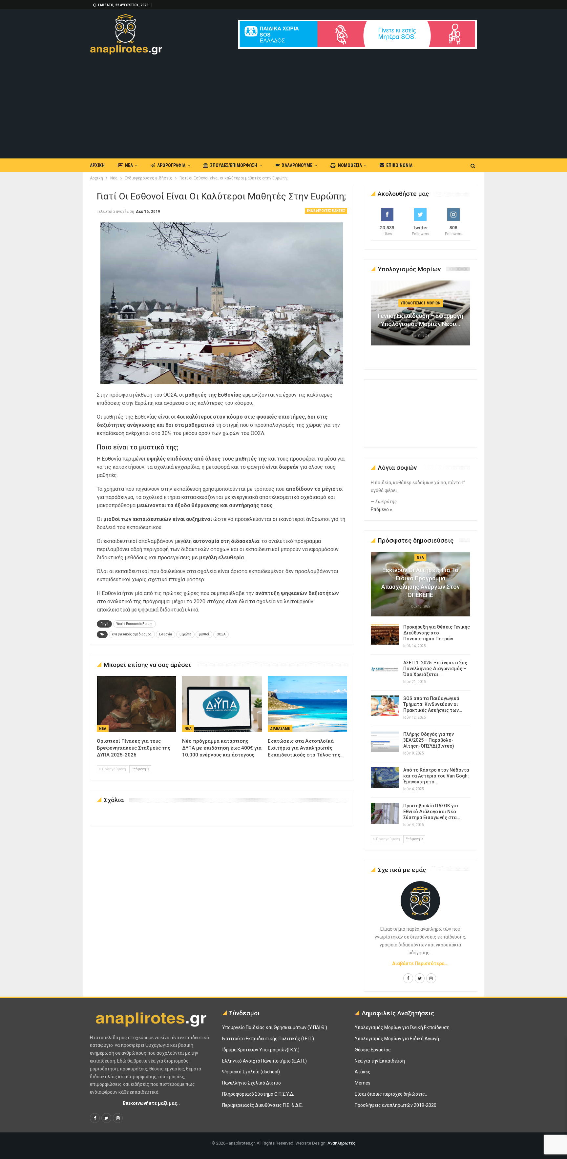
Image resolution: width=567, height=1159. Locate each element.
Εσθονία (165, 634)
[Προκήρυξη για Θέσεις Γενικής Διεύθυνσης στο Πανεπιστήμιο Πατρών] (385, 634)
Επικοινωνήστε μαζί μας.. (151, 1103)
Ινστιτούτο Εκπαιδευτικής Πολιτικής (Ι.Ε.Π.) (268, 1038)
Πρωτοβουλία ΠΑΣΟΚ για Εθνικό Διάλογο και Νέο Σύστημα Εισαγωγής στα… (431, 811)
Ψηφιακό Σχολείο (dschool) (251, 1071)
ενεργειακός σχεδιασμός (132, 634)
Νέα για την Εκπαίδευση (380, 1061)
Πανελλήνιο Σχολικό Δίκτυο (251, 1083)
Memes (362, 1083)
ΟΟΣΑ (221, 634)
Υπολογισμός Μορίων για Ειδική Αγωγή (397, 1038)
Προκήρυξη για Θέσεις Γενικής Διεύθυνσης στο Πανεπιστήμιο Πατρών (436, 632)
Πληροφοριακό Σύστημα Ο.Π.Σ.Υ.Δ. (258, 1094)
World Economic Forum (134, 624)
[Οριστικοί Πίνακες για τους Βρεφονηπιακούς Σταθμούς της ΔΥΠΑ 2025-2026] (136, 704)
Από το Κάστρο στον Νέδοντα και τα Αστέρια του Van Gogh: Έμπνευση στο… (436, 775)
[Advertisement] (283, 104)
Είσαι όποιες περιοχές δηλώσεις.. (391, 1094)
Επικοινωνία (399, 165)
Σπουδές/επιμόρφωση (233, 165)
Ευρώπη (185, 634)
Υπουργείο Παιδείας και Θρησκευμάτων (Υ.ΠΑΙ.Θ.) (274, 1027)
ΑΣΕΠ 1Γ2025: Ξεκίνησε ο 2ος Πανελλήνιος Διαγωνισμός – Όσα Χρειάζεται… (435, 668)
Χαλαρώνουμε (297, 165)
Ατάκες (362, 1071)
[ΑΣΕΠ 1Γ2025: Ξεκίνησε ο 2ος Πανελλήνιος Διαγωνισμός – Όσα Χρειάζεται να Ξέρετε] (385, 670)
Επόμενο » (381, 509)
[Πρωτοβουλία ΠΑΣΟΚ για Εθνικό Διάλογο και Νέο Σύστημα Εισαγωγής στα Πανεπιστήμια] (385, 813)
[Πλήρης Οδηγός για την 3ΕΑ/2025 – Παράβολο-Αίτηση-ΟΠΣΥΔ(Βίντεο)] (385, 741)
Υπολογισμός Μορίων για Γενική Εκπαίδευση (402, 1027)
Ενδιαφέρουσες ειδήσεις (326, 211)
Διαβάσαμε (280, 728)
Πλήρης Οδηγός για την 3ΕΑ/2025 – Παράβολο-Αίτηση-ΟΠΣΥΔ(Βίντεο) (428, 740)
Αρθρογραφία (171, 165)
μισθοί (204, 634)
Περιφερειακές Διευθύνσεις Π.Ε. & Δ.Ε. (262, 1105)
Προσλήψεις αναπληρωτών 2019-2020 (395, 1105)
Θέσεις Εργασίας (373, 1049)
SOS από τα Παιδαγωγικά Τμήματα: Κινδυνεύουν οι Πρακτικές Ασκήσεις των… (432, 704)
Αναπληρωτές (341, 1143)
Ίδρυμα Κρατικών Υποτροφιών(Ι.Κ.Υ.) (261, 1049)
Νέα (129, 165)
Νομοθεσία (350, 165)
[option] (421, 316)
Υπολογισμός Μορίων (421, 303)
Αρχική (97, 165)
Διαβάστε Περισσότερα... (420, 963)
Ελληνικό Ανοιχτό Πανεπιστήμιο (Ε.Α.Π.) (264, 1061)
